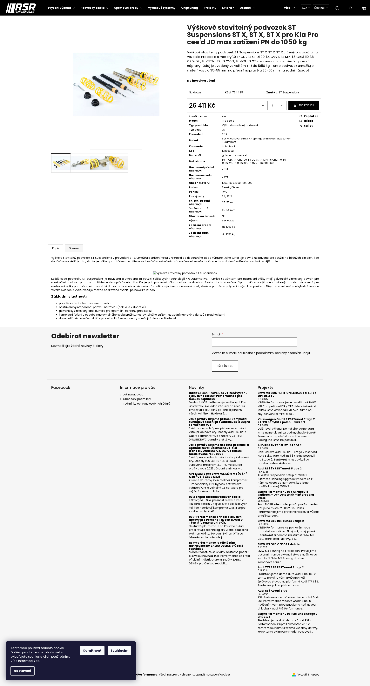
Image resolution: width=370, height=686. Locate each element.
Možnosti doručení (201, 81)
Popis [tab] (55, 248)
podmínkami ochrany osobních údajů (283, 353)
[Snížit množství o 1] (263, 105)
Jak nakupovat (133, 394)
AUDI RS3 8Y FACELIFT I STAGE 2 (280, 445)
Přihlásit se (225, 366)
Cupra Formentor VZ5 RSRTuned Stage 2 (287, 613)
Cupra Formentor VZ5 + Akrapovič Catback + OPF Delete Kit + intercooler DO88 (286, 494)
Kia (224, 116)
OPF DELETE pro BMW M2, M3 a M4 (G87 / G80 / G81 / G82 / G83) (218, 475)
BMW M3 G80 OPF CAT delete (279, 544)
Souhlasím (119, 650)
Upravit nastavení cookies (213, 674)
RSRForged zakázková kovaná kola (214, 496)
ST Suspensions (289, 92)
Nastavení (22, 671)
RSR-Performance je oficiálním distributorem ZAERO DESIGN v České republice (216, 545)
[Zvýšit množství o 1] (281, 105)
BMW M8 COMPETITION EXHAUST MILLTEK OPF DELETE (287, 395)
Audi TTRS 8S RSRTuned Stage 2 (281, 567)
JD (223, 129)
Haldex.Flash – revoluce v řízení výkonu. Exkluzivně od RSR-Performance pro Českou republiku (218, 396)
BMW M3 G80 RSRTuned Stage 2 (281, 521)
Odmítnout (92, 650)
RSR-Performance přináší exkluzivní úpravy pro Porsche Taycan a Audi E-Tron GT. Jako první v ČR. (216, 519)
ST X (224, 134)
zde (36, 661)
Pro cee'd (228, 121)
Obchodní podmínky (137, 399)
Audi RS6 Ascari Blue (272, 590)
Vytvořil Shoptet (308, 674)
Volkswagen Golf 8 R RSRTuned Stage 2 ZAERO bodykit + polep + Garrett (286, 421)
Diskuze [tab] (74, 248)
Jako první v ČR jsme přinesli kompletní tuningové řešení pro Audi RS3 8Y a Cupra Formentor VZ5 (219, 422)
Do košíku (306, 105)
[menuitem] (61, 8)
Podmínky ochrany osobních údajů (146, 404)
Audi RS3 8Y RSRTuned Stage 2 (280, 468)
